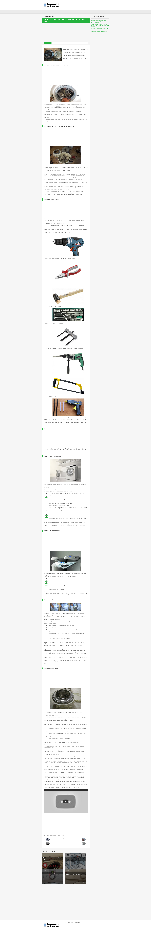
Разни (82, 11)
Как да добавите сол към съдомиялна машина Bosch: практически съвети (99, 32)
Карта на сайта (70, 922)
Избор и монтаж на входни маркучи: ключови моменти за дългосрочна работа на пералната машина (100, 21)
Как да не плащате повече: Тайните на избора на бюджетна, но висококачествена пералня (100, 25)
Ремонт (43, 11)
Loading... (46, 789)
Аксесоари (77, 11)
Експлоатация (54, 11)
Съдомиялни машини (63, 11)
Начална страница (47, 16)
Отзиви (87, 11)
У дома (64, 922)
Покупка (71, 11)
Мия (48, 11)
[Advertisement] (66, 31)
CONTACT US (77, 922)
